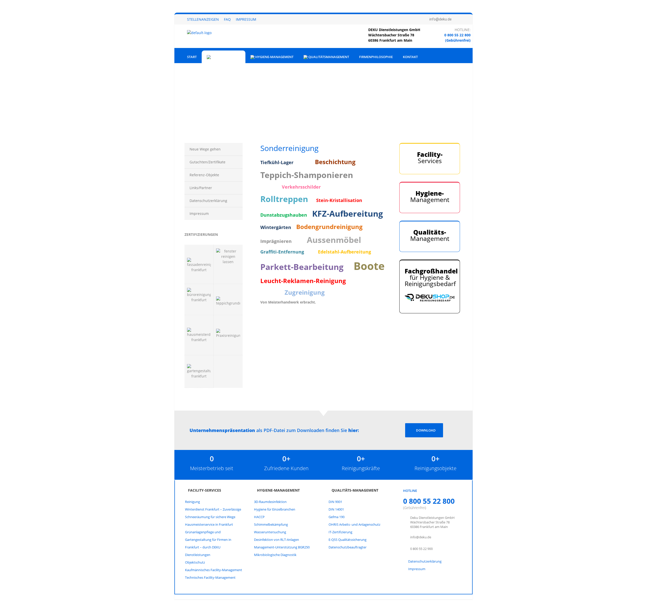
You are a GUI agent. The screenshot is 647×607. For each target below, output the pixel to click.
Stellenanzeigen (203, 19)
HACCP (259, 517)
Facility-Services (225, 57)
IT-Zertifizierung (340, 532)
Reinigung (192, 501)
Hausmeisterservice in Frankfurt (209, 524)
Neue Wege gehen (205, 149)
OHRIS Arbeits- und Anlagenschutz (354, 524)
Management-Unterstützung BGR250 (282, 547)
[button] (182, 94)
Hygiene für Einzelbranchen (274, 509)
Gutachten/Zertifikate (207, 162)
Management (429, 196)
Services (430, 157)
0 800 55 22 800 (457, 35)
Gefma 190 (336, 517)
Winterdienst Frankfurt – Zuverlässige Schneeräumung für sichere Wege (213, 513)
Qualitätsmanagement (328, 57)
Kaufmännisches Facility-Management (213, 570)
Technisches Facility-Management (210, 577)
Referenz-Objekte (204, 174)
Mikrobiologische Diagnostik (275, 554)
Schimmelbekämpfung (271, 524)
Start (192, 57)
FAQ (227, 19)
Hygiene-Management (274, 57)
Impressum (246, 19)
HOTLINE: (463, 29)
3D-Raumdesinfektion (270, 501)
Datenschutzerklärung (208, 200)
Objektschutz (195, 562)
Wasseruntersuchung (270, 532)
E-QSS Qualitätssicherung (347, 539)
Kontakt (410, 57)
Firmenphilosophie (376, 57)
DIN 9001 (335, 501)
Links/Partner (201, 187)
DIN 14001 (336, 509)
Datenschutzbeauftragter (347, 547)
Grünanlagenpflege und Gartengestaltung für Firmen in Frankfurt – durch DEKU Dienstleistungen (208, 543)
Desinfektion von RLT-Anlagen (276, 539)
